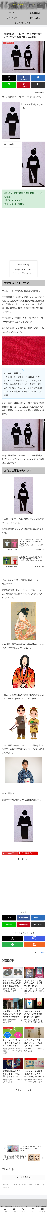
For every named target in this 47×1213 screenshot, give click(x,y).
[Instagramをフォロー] (34, 938)
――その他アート (11, 853)
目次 (20, 264)
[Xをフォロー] (12, 938)
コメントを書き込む (24, 1177)
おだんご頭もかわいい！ (24, 273)
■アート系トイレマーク (29, 853)
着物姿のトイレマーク (23, 270)
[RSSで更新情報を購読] (34, 944)
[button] (38, 85)
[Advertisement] (23, 234)
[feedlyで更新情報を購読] (12, 944)
